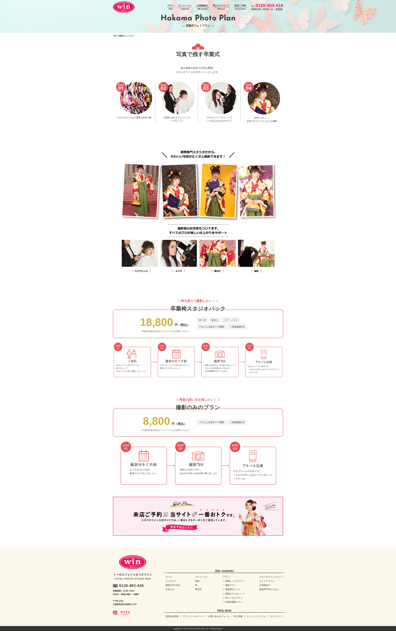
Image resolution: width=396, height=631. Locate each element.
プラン (170, 7)
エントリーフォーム (256, 616)
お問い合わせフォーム (219, 616)
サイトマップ (276, 616)
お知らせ (170, 589)
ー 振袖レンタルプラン (234, 581)
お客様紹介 (202, 7)
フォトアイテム (266, 581)
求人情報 (238, 616)
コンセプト (171, 581)
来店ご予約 (240, 7)
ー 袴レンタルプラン (233, 598)
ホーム (169, 577)
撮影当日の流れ (173, 585)
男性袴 (198, 589)
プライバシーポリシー (193, 616)
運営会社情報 (172, 616)
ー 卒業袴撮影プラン (233, 602)
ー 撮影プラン (229, 585)
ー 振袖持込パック (232, 589)
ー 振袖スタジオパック (234, 593)
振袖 (197, 581)
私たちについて (221, 7)
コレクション (185, 7)
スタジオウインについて (271, 577)
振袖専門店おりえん (269, 589)
